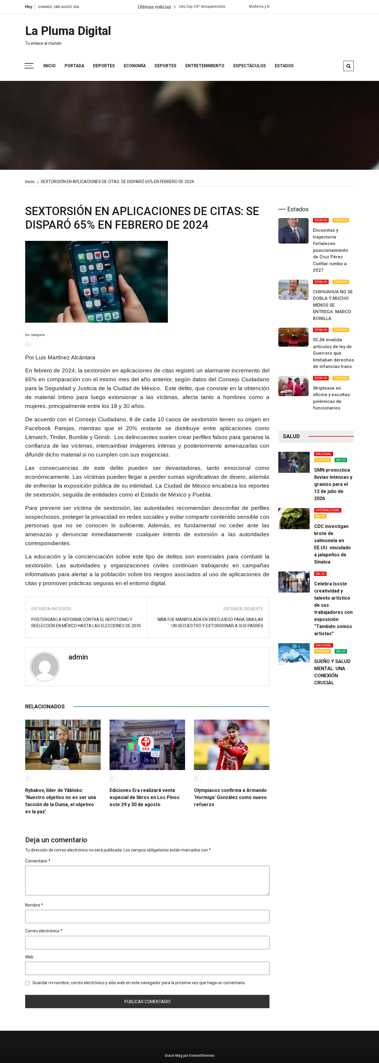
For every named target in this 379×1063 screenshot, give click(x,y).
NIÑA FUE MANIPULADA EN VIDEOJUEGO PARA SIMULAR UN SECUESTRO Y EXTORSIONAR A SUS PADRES (210, 622)
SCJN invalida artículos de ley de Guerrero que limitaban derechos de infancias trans (333, 353)
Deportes (104, 65)
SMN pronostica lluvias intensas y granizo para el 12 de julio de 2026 (333, 484)
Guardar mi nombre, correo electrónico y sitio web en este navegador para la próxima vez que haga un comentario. (139, 982)
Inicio (49, 65)
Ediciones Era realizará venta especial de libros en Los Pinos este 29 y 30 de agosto (144, 797)
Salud (341, 460)
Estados (284, 65)
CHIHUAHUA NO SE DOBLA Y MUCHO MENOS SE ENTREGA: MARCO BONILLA (333, 305)
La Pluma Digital (68, 31)
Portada (74, 65)
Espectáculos (249, 65)
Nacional (324, 454)
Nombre (34, 905)
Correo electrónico (43, 930)
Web (29, 957)
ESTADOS (320, 220)
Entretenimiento (204, 65)
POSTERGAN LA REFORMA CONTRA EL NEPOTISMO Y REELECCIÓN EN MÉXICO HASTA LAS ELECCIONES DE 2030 (86, 622)
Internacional (328, 510)
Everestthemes (201, 1056)
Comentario (37, 861)
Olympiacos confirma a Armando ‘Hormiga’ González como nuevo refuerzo (230, 797)
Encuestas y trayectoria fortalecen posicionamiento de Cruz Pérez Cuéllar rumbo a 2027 (330, 250)
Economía (135, 65)
